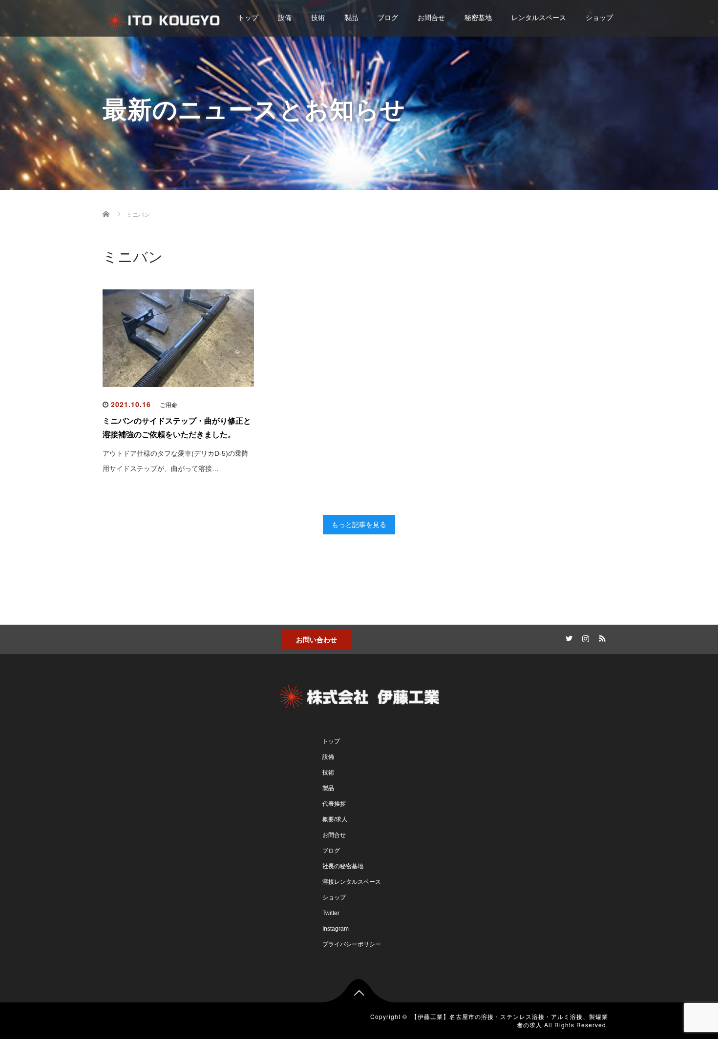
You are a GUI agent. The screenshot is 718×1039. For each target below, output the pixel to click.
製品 (351, 17)
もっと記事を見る (359, 525)
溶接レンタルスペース (351, 881)
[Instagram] (584, 637)
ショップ (599, 17)
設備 (285, 17)
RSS (600, 637)
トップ (248, 17)
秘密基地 (478, 17)
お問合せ (431, 17)
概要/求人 (334, 819)
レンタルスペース (538, 17)
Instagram (335, 928)
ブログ (388, 17)
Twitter (330, 913)
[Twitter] (567, 637)
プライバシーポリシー (351, 944)
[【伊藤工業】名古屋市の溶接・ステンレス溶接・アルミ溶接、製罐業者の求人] (163, 19)
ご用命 (168, 405)
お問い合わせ (316, 639)
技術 (318, 17)
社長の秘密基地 (342, 866)
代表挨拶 (334, 803)
